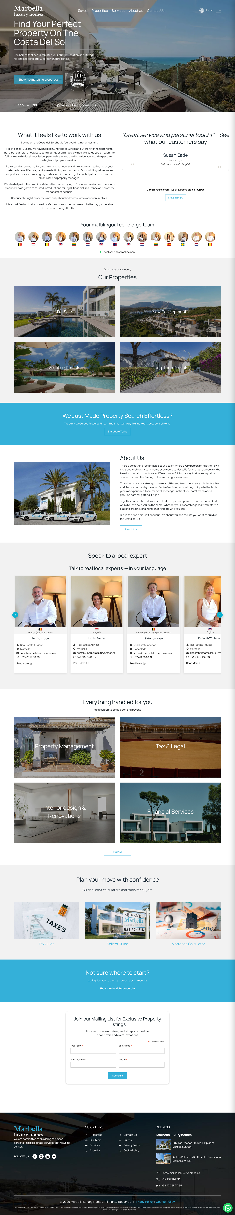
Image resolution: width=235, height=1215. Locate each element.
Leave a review (175, 197)
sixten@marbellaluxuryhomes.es (152, 653)
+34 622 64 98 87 (86, 657)
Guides (128, 1140)
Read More (131, 529)
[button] (228, 169)
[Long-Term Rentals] (170, 367)
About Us (136, 10)
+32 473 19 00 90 (30, 657)
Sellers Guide (117, 944)
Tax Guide (47, 944)
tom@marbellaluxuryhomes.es (38, 653)
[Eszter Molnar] (33, 238)
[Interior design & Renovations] (64, 813)
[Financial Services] (170, 813)
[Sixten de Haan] (47, 238)
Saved (83, 10)
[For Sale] (64, 311)
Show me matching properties (38, 79)
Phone (123, 1059)
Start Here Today (117, 431)
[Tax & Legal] (170, 747)
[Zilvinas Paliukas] (74, 238)
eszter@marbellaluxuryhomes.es (96, 653)
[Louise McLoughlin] (128, 238)
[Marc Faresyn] (210, 238)
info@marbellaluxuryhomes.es (73, 105)
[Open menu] (218, 10)
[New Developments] (170, 311)
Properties (100, 10)
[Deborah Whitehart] (60, 238)
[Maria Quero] (169, 238)
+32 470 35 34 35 (172, 1185)
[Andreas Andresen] (115, 238)
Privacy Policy (132, 1145)
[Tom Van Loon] (19, 238)
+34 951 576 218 (25, 105)
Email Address (78, 1059)
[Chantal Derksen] (87, 238)
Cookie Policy (131, 1150)
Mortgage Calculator (188, 944)
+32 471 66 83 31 (142, 657)
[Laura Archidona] (142, 238)
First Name (76, 1045)
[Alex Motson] (101, 238)
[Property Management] (64, 747)
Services (118, 10)
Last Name (125, 1045)
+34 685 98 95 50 (200, 657)
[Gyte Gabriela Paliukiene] (155, 238)
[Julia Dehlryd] (182, 238)
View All (117, 852)
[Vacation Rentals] (64, 367)
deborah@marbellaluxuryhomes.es (210, 653)
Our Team (95, 1140)
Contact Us (155, 10)
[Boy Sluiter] (196, 238)
